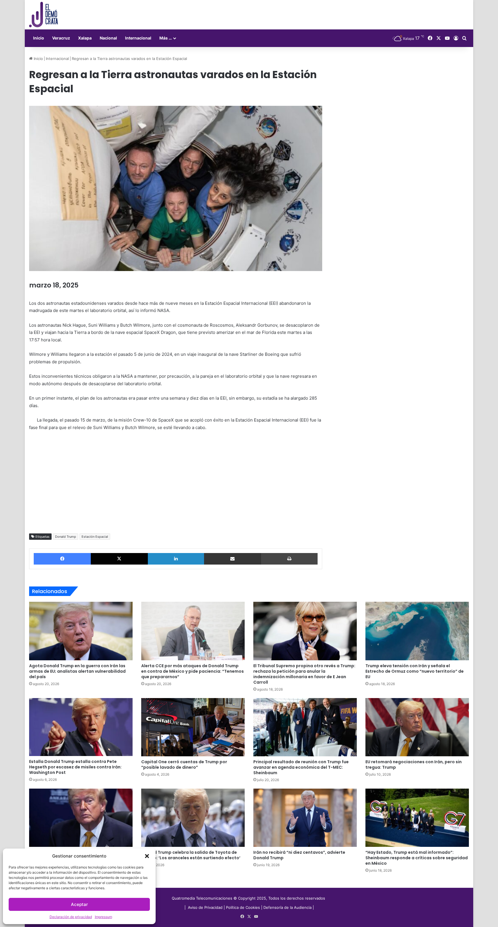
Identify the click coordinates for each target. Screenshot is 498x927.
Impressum (103, 917)
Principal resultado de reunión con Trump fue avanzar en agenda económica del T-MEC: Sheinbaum (301, 767)
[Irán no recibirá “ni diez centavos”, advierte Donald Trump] (305, 818)
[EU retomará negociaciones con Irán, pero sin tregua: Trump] (417, 727)
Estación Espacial (95, 537)
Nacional (108, 37)
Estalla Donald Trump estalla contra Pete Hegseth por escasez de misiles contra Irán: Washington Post (75, 767)
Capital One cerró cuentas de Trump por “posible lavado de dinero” (184, 764)
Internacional (138, 37)
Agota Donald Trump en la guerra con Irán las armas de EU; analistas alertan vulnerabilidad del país (77, 671)
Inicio (38, 37)
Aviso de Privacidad (206, 907)
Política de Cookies (243, 907)
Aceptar (79, 904)
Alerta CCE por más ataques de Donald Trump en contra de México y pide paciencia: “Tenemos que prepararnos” (192, 671)
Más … (165, 37)
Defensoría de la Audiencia (287, 907)
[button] (147, 856)
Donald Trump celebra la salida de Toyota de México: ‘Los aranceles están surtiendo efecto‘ (190, 855)
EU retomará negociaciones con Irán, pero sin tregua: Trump (413, 764)
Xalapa (85, 37)
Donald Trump (65, 537)
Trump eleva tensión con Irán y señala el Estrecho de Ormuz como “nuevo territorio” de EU (414, 671)
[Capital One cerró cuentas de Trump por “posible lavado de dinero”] (193, 727)
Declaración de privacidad (71, 917)
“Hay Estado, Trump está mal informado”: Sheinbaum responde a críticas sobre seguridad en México (416, 857)
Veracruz (61, 37)
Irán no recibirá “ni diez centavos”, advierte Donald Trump (299, 855)
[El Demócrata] (43, 14)
